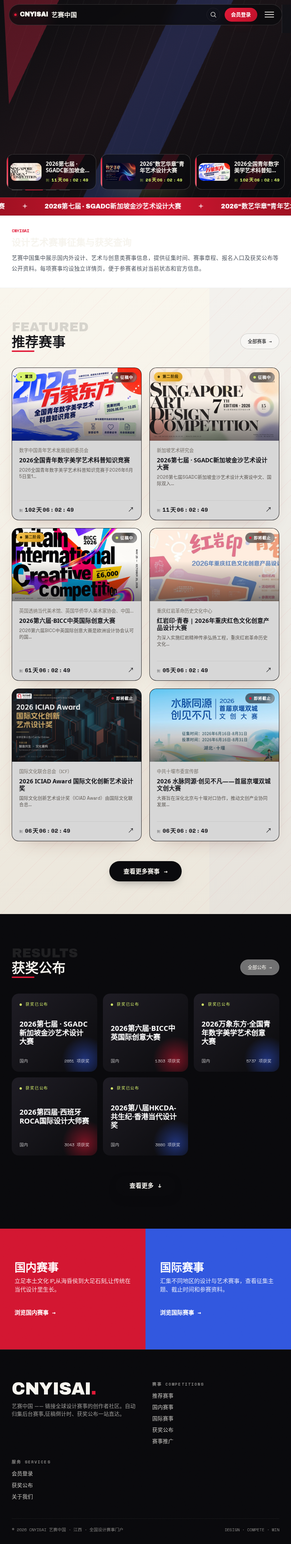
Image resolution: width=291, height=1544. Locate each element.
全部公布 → (260, 967)
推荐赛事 (163, 1396)
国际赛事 (163, 1418)
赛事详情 (77, 114)
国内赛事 (163, 1407)
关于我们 (22, 1497)
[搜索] (213, 14)
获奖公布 (163, 1430)
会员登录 (241, 14)
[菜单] (269, 14)
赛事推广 (163, 1441)
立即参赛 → (31, 114)
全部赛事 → (260, 341)
